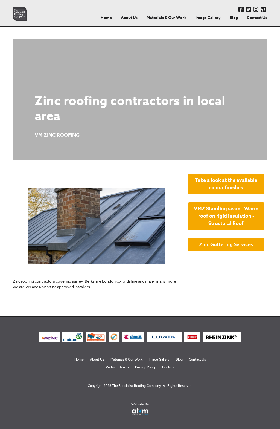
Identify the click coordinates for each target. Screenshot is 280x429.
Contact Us (257, 18)
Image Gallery (208, 18)
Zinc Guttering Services (226, 244)
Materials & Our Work (166, 18)
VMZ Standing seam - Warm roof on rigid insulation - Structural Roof (226, 216)
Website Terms (117, 367)
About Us (129, 18)
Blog (234, 18)
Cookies (168, 367)
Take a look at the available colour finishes (226, 184)
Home (106, 18)
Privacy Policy (145, 367)
